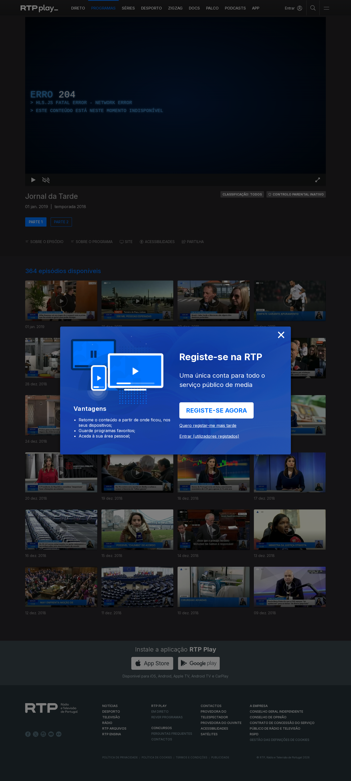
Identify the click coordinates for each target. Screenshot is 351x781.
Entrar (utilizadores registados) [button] (209, 436)
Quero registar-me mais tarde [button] (207, 425)
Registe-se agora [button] (216, 410)
